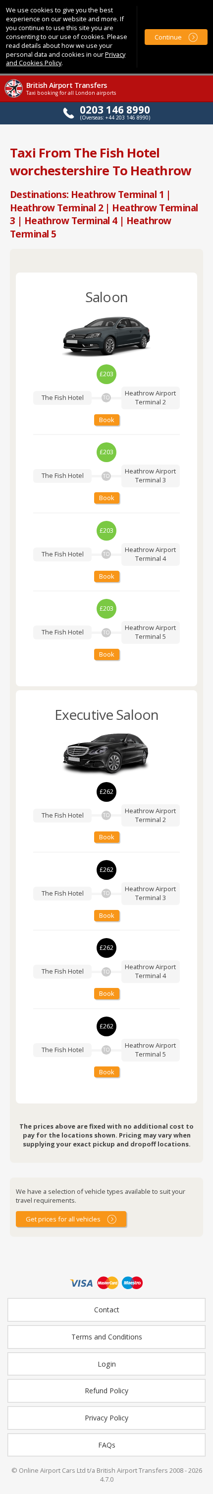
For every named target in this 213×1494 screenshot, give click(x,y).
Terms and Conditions (106, 1336)
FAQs (106, 1445)
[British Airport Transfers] (14, 96)
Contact (106, 1309)
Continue (168, 37)
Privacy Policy (106, 1417)
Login (107, 1364)
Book (106, 419)
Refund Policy (106, 1390)
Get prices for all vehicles (63, 1219)
